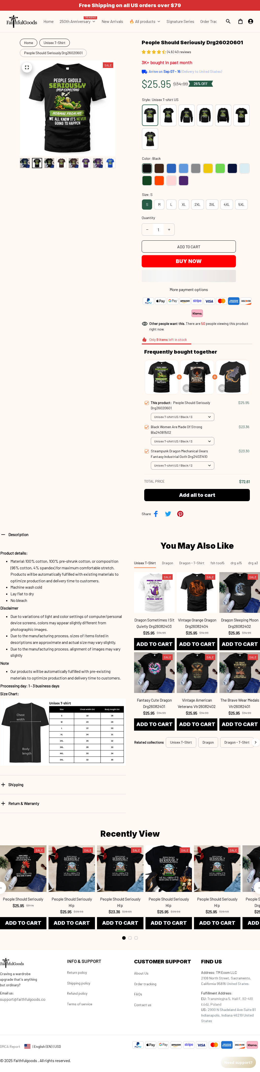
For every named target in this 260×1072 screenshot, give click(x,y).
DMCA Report (10, 1046)
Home (28, 42)
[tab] (123, 937)
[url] (7, 993)
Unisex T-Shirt (55, 42)
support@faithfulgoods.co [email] (22, 999)
